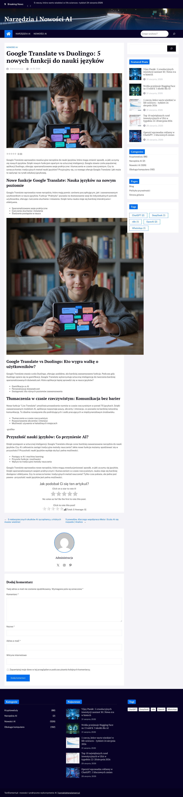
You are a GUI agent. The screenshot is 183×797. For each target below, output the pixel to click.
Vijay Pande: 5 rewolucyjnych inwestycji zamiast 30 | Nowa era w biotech (159, 72)
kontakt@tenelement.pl (69, 793)
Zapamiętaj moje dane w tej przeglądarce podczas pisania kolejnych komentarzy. (50, 669)
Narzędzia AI (135, 161)
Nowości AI (12, 47)
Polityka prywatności (139, 190)
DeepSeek (158, 215)
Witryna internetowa (16, 655)
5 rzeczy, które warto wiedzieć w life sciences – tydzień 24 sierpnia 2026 (159, 103)
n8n (135, 221)
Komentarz (12, 594)
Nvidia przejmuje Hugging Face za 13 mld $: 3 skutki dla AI (159, 87)
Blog (131, 186)
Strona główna (136, 195)
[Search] (174, 34)
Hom (8, 34)
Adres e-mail (13, 641)
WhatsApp (138, 228)
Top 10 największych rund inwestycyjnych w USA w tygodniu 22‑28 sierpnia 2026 (63, 4)
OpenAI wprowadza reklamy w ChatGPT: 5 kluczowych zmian (158, 134)
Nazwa (10, 626)
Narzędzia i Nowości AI (38, 19)
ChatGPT (138, 215)
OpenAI (151, 221)
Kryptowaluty (136, 156)
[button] (29, 7)
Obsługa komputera (139, 169)
